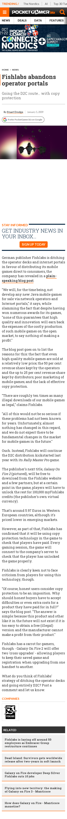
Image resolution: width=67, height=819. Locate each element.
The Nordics (31, 3)
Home (5, 69)
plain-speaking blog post (29, 278)
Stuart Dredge (15, 111)
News (6, 20)
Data (38, 20)
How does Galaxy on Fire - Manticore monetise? (32, 804)
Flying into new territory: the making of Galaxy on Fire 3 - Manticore (33, 789)
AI (46, 3)
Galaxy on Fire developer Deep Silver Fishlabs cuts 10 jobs (32, 774)
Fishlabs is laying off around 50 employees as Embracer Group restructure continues (28, 743)
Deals (22, 20)
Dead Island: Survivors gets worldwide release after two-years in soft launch (33, 759)
